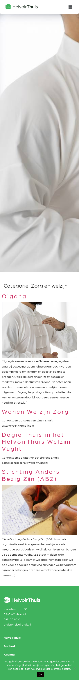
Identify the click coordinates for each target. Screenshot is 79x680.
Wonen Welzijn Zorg (35, 411)
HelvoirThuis (12, 637)
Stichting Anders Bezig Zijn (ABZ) (31, 475)
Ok (40, 674)
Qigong (14, 295)
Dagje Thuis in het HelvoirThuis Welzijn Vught (36, 441)
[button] (70, 7)
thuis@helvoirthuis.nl (17, 624)
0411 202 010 (12, 619)
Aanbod (9, 646)
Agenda (9, 654)
